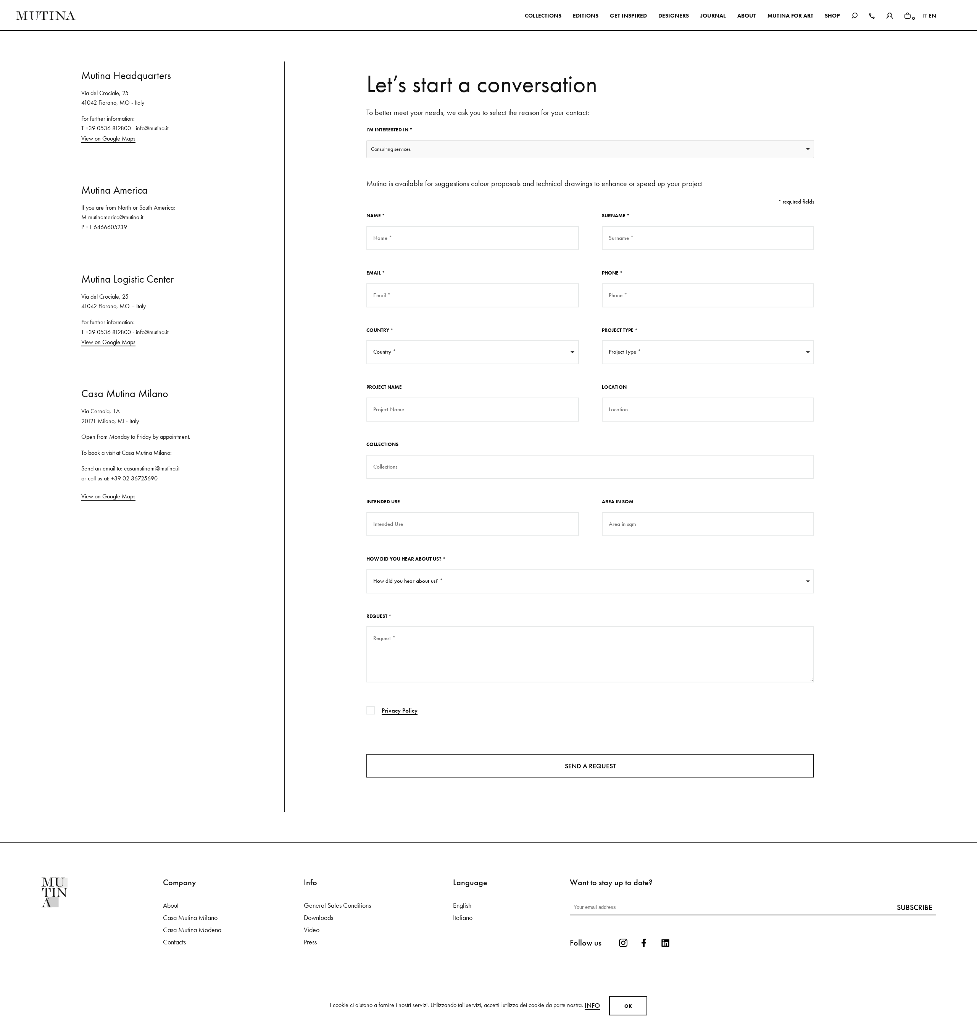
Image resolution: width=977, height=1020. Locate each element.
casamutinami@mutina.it (151, 468)
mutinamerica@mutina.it (115, 217)
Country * (379, 330)
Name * (375, 215)
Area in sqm (618, 501)
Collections (382, 444)
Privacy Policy (400, 710)
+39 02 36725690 (134, 478)
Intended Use (383, 501)
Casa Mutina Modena (192, 930)
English (462, 905)
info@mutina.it (152, 128)
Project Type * (620, 330)
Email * (375, 273)
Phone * (612, 273)
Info (592, 1005)
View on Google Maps (108, 138)
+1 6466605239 (106, 227)
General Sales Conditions (337, 905)
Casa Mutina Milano (190, 917)
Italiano (462, 917)
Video (311, 930)
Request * (379, 616)
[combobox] (590, 149)
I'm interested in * (389, 129)
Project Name (384, 387)
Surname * (616, 215)
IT (924, 15)
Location (614, 387)
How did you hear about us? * (406, 559)
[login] (890, 14)
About (171, 905)
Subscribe (914, 907)
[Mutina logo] (102, 892)
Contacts (174, 942)
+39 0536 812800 (108, 128)
